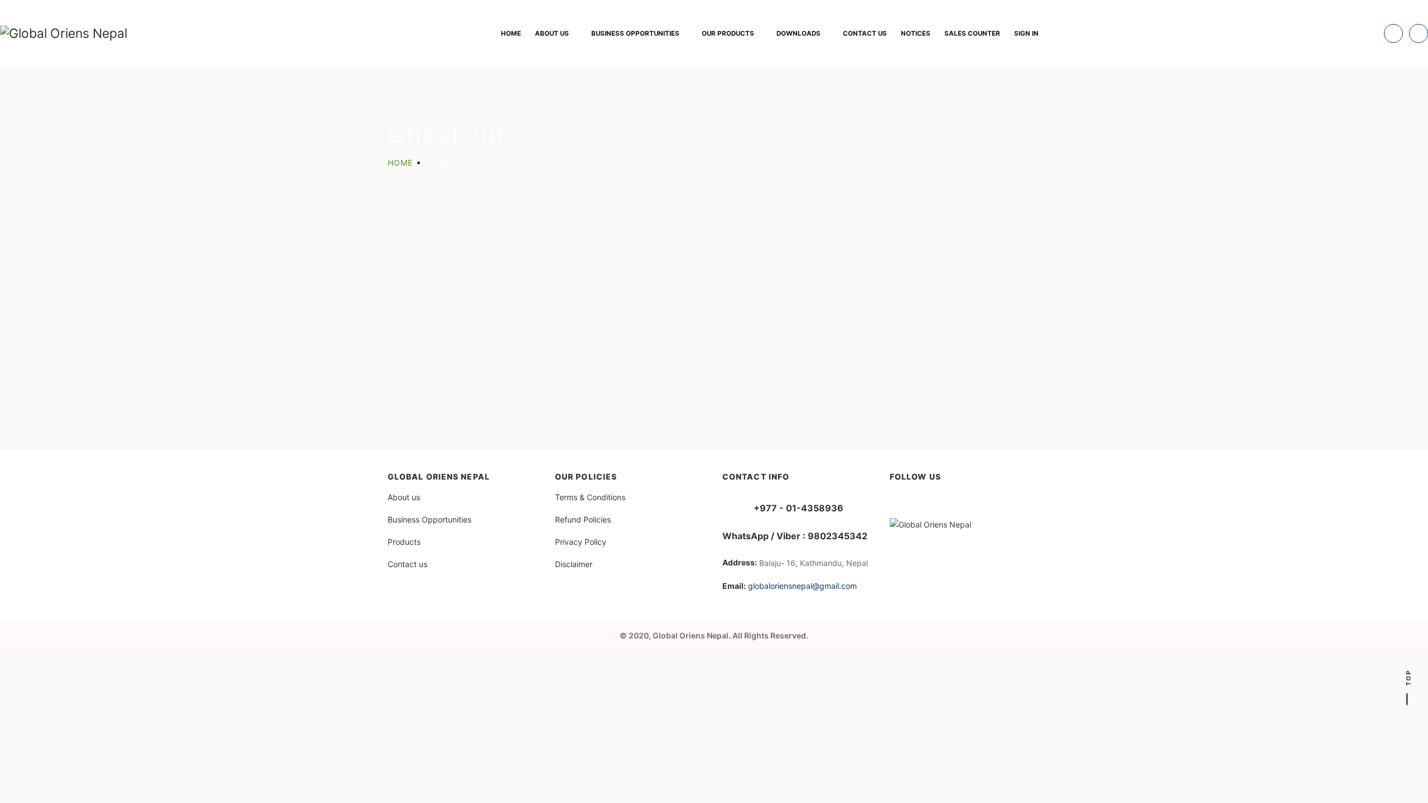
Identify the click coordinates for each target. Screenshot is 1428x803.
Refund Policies (583, 519)
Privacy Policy (580, 541)
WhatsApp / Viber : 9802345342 (794, 535)
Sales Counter (972, 33)
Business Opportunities (635, 33)
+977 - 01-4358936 (798, 508)
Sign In (1026, 33)
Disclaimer (573, 564)
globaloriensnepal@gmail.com (802, 586)
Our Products (728, 33)
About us (552, 33)
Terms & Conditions (590, 497)
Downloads (798, 33)
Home (511, 33)
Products (404, 541)
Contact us (865, 33)
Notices (915, 33)
